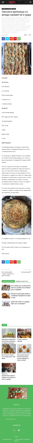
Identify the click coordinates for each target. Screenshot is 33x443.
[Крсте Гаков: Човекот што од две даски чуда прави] (9, 349)
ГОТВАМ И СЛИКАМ (13, 6)
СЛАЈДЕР (13, 8)
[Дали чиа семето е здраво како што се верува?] (6, 304)
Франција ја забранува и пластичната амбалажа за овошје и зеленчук (9, 341)
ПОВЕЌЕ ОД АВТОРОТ (22, 281)
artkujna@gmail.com (22, 419)
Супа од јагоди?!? (26, 272)
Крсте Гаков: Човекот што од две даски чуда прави (8, 356)
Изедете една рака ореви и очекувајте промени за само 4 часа (20, 295)
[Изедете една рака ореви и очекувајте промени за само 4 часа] (6, 296)
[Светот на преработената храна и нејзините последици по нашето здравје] (9, 367)
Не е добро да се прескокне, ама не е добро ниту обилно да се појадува (21, 287)
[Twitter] (18, 430)
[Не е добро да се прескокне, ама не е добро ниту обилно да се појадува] (6, 288)
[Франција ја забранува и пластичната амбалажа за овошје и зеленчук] (9, 333)
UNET (13, 439)
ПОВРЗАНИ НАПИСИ (8, 281)
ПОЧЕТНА (4, 6)
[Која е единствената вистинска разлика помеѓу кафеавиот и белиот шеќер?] (24, 349)
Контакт (16, 436)
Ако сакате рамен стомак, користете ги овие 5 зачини (8, 273)
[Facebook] (14, 430)
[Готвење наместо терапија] (24, 333)
